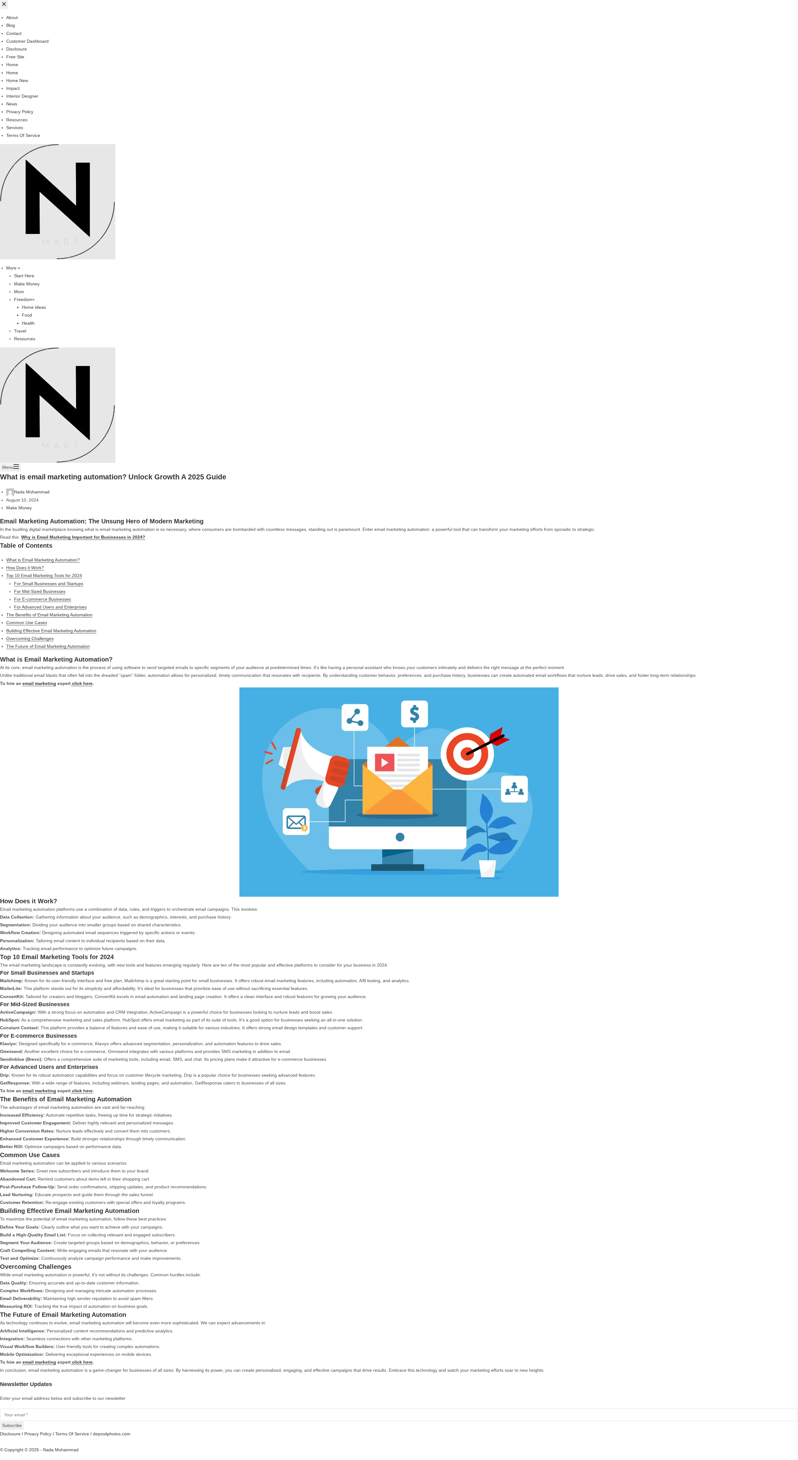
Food (27, 315)
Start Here (24, 275)
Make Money (27, 283)
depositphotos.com (111, 1433)
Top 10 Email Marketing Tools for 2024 (44, 575)
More (12, 267)
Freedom (23, 299)
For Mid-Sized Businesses (39, 591)
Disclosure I (12, 1433)
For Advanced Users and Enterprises (50, 606)
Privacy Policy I (39, 1433)
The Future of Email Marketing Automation (48, 646)
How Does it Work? (25, 567)
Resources (24, 338)
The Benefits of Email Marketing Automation (49, 614)
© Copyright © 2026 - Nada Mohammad (39, 1449)
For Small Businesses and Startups (48, 583)
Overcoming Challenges (30, 638)
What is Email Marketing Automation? (43, 559)
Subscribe (12, 1425)
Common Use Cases (26, 622)
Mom (19, 291)
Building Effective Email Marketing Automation (51, 630)
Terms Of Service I (74, 1433)
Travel (20, 330)
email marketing (39, 683)
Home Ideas (34, 307)
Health (28, 323)
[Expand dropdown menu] (24, 269)
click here (82, 683)
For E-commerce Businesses (42, 599)
